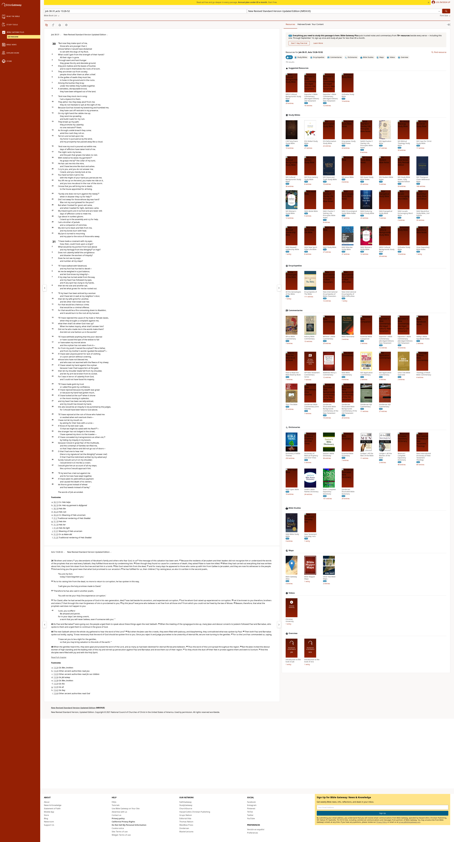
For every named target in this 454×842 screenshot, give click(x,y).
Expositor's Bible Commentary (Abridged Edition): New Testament (330, 97)
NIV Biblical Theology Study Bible (404, 143)
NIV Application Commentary (366, 374)
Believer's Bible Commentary (329, 338)
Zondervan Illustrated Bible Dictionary (348, 492)
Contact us (116, 815)
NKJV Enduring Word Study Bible (367, 212)
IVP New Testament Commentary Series (312, 375)
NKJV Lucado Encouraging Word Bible (405, 213)
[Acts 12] (45, 624)
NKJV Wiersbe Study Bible (347, 248)
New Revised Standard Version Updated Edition (73, 707)
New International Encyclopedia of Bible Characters (330, 294)
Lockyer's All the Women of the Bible (385, 455)
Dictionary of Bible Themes (293, 454)
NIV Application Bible (385, 142)
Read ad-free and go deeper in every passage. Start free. (237, 2)
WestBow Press (186, 825)
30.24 (56, 512)
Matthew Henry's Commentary (329, 374)
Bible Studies (295, 508)
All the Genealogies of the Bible (293, 293)
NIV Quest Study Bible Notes (366, 178)
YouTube (251, 818)
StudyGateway (185, 805)
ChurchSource (185, 808)
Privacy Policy (381, 822)
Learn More (318, 43)
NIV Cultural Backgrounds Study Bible (293, 179)
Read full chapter (58, 657)
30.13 (56, 502)
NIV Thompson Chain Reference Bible (423, 179)
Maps (291, 550)
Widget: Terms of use (121, 835)
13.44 (56, 693)
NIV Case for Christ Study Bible (423, 142)
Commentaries (296, 310)
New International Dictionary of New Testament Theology (423, 456)
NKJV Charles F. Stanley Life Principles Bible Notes (329, 214)
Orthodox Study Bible (348, 95)
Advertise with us (119, 812)
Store (46, 815)
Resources (290, 24)
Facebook (251, 802)
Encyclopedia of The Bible (310, 293)
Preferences (252, 832)
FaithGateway (185, 802)
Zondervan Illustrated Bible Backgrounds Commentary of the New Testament (330, 408)
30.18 (56, 505)
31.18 (56, 521)
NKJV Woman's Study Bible (366, 248)
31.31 (56, 531)
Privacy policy (118, 818)
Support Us (49, 825)
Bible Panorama (348, 337)
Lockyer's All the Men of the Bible (366, 454)
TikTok (250, 812)
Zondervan (184, 828)
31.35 (56, 537)
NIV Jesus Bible (348, 177)
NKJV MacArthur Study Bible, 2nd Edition (422, 213)
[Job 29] (45, 288)
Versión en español (255, 829)
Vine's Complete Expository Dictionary (329, 492)
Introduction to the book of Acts (311, 661)
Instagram (251, 805)
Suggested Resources (298, 68)
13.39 (56, 683)
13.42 (56, 690)
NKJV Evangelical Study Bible (385, 212)
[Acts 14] (279, 624)
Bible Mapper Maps (309, 578)
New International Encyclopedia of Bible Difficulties (349, 294)
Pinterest (251, 808)
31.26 (56, 528)
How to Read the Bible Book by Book (293, 374)
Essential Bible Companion (366, 338)
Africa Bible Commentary (291, 338)
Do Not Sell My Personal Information (129, 825)
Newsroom (49, 821)
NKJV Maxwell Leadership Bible (292, 248)
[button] (440, 2)
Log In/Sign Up (443, 2)
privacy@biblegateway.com (409, 822)
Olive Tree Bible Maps (329, 578)
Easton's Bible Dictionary (328, 454)
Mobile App (49, 812)
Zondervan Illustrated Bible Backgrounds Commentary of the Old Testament (349, 408)
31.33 (56, 534)
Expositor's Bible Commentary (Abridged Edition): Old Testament (311, 97)
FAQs (114, 802)
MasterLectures (186, 831)
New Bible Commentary (347, 374)
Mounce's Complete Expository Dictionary (402, 456)
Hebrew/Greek (304, 24)
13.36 (56, 677)
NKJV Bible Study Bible (292, 535)
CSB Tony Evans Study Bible (292, 142)
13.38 (56, 680)
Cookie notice (118, 828)
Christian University (290, 620)
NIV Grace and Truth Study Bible (330, 178)
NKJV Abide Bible (311, 211)
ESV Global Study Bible (311, 142)
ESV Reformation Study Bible (329, 142)
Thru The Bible (291, 404)
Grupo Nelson (185, 815)
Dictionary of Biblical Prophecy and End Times (311, 455)
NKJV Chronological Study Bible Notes (349, 212)
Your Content (318, 24)
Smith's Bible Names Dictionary (311, 491)
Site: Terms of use (120, 831)
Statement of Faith (52, 808)
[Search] (446, 11)
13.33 (56, 674)
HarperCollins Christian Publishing (194, 812)
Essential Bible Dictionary (347, 454)
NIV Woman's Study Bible (291, 212)
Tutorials (116, 805)
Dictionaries (294, 427)
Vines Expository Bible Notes (422, 248)
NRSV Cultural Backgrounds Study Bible (293, 96)
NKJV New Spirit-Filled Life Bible (310, 248)
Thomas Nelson (186, 821)
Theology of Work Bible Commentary (423, 374)
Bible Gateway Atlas (291, 578)
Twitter (250, 815)
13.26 (56, 667)
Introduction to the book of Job (293, 661)
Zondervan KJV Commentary (366, 405)
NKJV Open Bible (292, 490)
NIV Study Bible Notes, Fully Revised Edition (404, 179)
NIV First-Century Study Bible (311, 178)
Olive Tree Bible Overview (404, 374)
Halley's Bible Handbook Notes (423, 338)
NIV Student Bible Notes (386, 178)
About (46, 802)
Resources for (304, 52)
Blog (46, 818)
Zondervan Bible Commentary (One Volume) (311, 406)
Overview (293, 633)
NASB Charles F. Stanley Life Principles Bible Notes (366, 144)
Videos (292, 593)
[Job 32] (279, 288)
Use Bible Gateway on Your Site (126, 808)
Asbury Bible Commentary (309, 338)
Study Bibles (294, 115)
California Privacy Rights (123, 821)
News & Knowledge (52, 805)
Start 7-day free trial (299, 43)
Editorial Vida (185, 818)
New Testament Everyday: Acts (310, 535)
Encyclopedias (295, 266)
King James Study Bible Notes (349, 142)
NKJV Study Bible (329, 247)
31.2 (55, 518)
